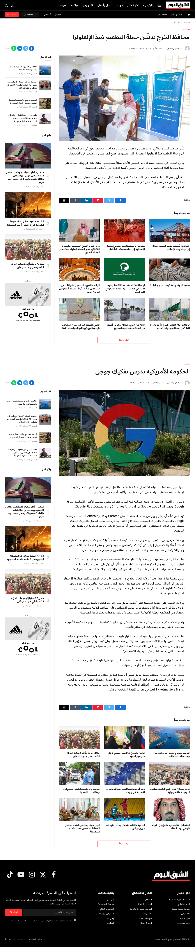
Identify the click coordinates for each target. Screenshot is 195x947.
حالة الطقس (29, 14)
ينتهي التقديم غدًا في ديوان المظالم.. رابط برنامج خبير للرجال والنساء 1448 (81, 326)
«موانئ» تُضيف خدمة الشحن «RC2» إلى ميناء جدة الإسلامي (171, 247)
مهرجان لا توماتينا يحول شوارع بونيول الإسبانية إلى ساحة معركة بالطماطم (125, 247)
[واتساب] (13, 48)
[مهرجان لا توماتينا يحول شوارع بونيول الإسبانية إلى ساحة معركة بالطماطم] (124, 230)
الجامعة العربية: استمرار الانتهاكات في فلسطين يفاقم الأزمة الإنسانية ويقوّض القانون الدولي (79, 289)
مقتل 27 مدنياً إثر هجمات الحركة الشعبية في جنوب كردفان (27, 265)
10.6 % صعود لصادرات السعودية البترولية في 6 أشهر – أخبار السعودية (25, 223)
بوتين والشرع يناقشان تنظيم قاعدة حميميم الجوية (126, 754)
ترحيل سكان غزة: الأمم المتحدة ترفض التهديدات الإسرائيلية (170, 790)
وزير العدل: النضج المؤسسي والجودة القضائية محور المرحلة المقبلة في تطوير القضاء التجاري (80, 249)
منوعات (62, 5)
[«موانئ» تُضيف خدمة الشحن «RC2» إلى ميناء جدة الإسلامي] (169, 230)
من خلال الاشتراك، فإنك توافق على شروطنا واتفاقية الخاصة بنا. (41, 921)
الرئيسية (147, 5)
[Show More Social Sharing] (8, 48)
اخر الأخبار (133, 5)
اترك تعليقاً (124, 340)
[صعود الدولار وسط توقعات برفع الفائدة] (169, 269)
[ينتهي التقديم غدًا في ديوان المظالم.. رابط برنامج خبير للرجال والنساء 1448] (79, 309)
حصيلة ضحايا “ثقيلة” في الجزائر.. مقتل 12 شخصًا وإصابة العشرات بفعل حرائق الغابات (22, 85)
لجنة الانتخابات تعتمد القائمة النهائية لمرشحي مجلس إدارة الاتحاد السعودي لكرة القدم (125, 289)
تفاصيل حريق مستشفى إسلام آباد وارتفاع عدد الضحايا (81, 790)
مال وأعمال (103, 5)
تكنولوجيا (87, 5)
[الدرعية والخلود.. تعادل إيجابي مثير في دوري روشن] (124, 809)
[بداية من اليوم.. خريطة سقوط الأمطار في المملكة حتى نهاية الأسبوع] (124, 309)
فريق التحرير (172, 48)
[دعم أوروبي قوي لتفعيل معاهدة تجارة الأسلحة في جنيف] (124, 773)
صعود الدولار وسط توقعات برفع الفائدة (170, 285)
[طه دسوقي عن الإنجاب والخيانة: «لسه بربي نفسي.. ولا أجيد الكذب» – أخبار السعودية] (45, 118)
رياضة (74, 5)
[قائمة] (159, 5)
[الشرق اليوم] (178, 5)
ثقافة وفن (162, 14)
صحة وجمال (176, 14)
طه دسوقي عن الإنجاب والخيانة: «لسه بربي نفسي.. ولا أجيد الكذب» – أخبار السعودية (22, 118)
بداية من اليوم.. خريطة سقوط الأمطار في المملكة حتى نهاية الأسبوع (126, 326)
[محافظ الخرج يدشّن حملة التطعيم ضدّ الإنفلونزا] (124, 98)
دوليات (119, 5)
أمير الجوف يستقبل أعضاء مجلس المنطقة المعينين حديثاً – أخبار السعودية (82, 829)
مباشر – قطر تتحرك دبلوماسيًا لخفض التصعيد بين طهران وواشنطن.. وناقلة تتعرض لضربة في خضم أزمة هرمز (24, 177)
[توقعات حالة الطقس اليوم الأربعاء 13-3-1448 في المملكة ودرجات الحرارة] (169, 309)
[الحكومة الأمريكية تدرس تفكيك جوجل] (124, 433)
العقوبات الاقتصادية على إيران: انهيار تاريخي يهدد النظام (171, 827)
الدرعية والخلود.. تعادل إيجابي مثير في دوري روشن (125, 827)
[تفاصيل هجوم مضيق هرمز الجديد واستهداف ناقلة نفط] (45, 70)
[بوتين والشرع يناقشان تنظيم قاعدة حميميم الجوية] (124, 737)
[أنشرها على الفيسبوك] (31, 48)
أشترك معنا (11, 14)
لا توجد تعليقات (135, 48)
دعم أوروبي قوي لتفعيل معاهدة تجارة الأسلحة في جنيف (125, 790)
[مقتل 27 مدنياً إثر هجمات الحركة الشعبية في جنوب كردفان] (28, 247)
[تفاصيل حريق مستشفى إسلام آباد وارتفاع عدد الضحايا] (79, 773)
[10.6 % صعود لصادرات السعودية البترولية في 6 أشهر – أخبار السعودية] (28, 205)
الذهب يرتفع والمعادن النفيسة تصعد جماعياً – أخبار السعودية (23, 102)
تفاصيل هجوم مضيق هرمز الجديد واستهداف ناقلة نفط (21, 68)
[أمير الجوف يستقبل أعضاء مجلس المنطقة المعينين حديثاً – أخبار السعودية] (79, 809)
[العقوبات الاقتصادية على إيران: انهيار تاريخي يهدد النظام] (169, 809)
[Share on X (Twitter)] (25, 48)
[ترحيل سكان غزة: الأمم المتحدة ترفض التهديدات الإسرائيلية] (169, 773)
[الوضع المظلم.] (12, 5)
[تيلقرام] (19, 48)
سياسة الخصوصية (25, 921)
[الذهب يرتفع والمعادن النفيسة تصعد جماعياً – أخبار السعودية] (45, 103)
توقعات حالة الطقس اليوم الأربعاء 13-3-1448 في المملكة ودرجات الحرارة (169, 326)
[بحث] (6, 5)
